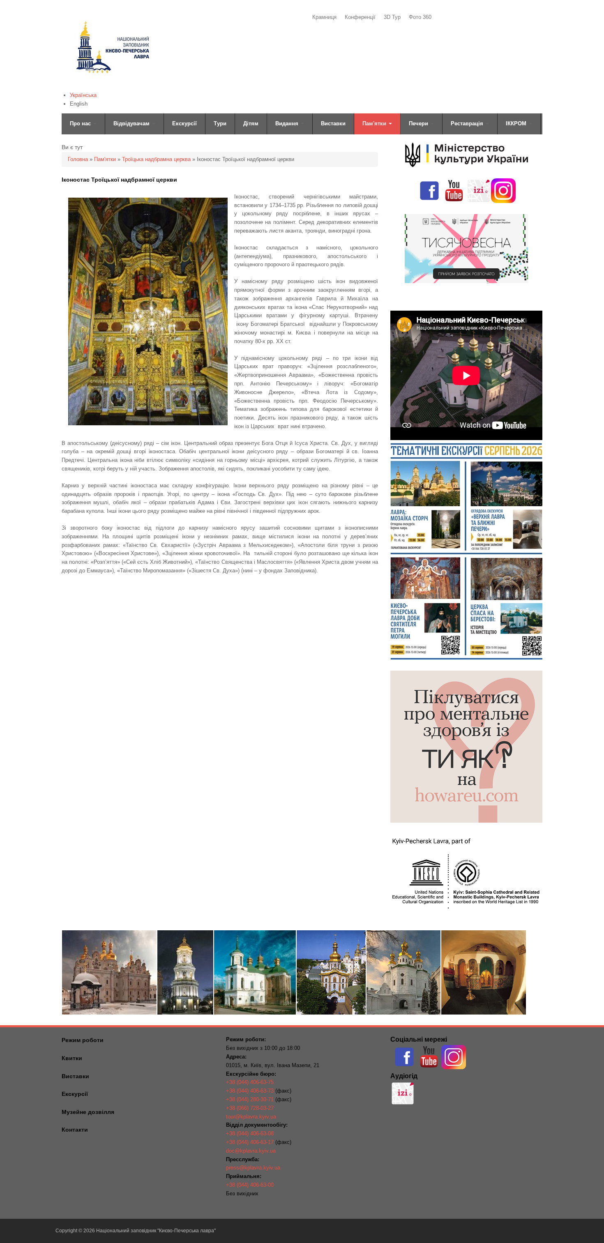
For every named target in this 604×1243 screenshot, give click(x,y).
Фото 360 (420, 17)
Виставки (333, 123)
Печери (419, 123)
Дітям (250, 123)
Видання (287, 123)
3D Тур (392, 17)
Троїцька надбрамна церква (156, 159)
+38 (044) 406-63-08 (250, 1133)
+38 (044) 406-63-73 (250, 1091)
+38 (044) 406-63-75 (250, 1082)
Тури (220, 123)
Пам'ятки (375, 123)
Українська (83, 95)
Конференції (360, 17)
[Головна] (112, 84)
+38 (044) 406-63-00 (250, 1185)
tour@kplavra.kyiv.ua (251, 1117)
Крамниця (324, 17)
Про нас (81, 123)
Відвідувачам (132, 123)
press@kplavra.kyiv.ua (253, 1168)
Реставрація (468, 123)
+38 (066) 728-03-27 (250, 1108)
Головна (78, 159)
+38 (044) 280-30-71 (250, 1099)
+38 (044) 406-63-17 (250, 1142)
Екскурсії (184, 123)
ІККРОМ (517, 123)
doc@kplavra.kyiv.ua (251, 1151)
